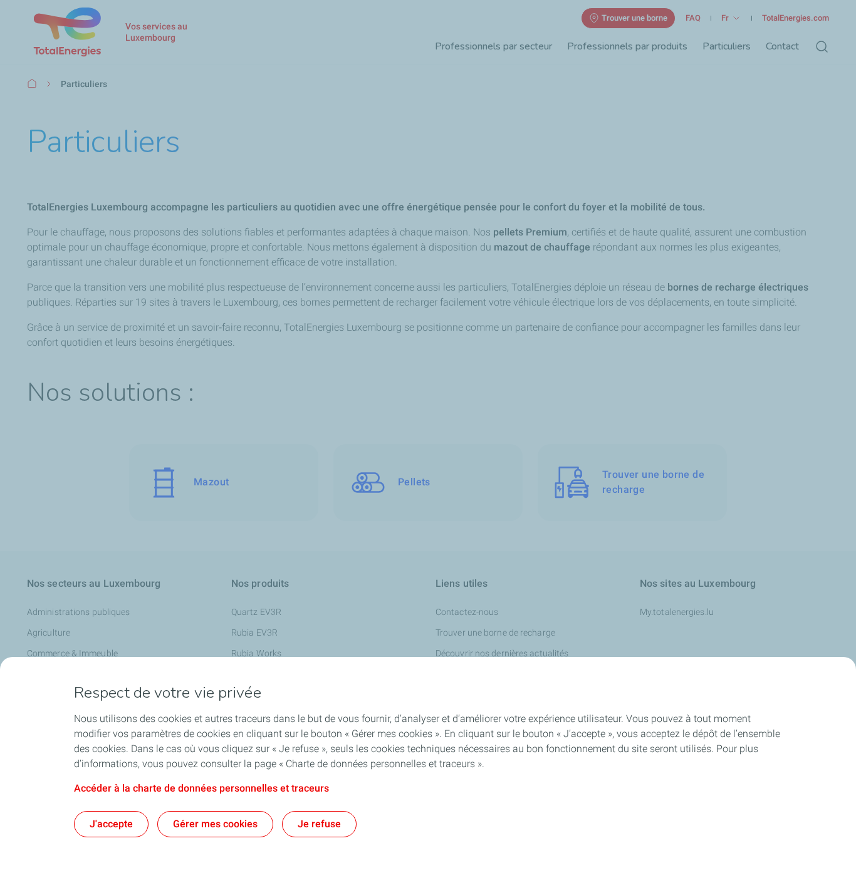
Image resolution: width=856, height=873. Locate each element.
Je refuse (319, 824)
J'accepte (111, 824)
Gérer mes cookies (215, 824)
